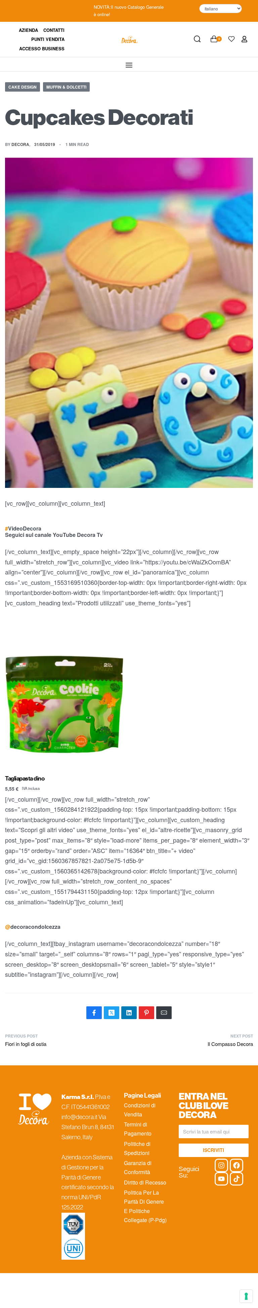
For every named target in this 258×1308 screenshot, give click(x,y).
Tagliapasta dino (24, 778)
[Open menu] (129, 65)
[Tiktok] (236, 1179)
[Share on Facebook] (94, 1012)
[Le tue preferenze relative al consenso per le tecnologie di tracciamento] (246, 1296)
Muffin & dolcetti (66, 87)
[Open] (231, 39)
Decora (20, 144)
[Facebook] (236, 1165)
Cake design (22, 87)
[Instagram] (221, 1165)
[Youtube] (221, 1179)
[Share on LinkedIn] (129, 1012)
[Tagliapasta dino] (64, 692)
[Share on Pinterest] (146, 1012)
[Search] (197, 39)
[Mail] (164, 1012)
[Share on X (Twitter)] (111, 1012)
